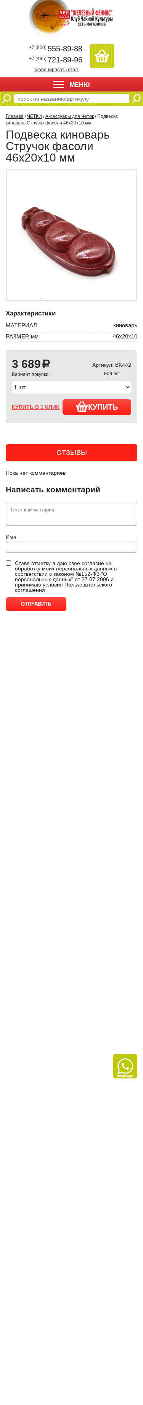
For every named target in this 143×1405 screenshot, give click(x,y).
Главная (15, 116)
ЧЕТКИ (34, 116)
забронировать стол (56, 69)
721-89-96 (55, 60)
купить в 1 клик (35, 407)
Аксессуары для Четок (69, 116)
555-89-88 (55, 48)
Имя (11, 537)
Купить (103, 407)
